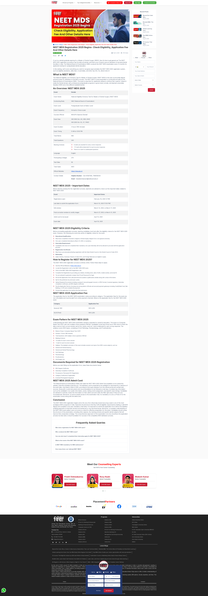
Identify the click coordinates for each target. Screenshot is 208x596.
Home (56, 44)
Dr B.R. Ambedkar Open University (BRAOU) (143, 529)
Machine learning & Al (110, 532)
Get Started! (109, 590)
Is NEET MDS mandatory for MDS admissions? (69, 445)
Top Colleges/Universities (84, 2)
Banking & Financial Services (85, 524)
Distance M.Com (82, 541)
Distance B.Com (82, 529)
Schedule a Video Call (115, 2)
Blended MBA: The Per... (148, 23)
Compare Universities (149, 2)
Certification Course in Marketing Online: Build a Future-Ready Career (108, 555)
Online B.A (107, 537)
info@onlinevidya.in (58, 539)
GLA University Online (137, 537)
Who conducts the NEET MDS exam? (66, 432)
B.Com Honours (82, 519)
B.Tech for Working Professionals (86, 522)
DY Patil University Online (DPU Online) (142, 534)
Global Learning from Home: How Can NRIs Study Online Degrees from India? (71, 552)
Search (127, 2)
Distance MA (108, 519)
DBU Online (135, 527)
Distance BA (81, 534)
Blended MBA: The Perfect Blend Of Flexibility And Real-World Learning (117, 549)
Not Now (98, 590)
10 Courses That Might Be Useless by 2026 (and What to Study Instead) (70, 555)
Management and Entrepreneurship (114, 534)
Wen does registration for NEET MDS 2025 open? (70, 427)
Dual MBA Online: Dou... (148, 36)
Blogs (61, 44)
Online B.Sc (107, 541)
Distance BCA (81, 539)
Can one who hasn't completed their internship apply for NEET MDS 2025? (78, 436)
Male (136, 57)
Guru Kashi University (137, 539)
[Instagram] (59, 542)
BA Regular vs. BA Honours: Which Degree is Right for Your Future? (69, 562)
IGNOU (133, 541)
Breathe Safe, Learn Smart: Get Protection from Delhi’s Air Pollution (69, 558)
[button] (103, 491)
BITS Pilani (134, 522)
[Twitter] (56, 542)
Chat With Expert (70, 484)
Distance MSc (108, 527)
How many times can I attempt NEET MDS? (68, 449)
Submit (151, 90)
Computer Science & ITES (84, 527)
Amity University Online (138, 519)
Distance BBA (81, 537)
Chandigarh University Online (139, 524)
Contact (143, 581)
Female (143, 57)
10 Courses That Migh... (147, 42)
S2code (123, 593)
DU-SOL (134, 532)
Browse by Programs (68, 2)
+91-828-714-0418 (58, 536)
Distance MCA (108, 524)
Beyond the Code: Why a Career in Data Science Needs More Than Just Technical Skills (74, 549)
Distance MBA (108, 522)
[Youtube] (66, 542)
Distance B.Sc (81, 532)
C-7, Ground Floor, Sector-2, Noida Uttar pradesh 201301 (61, 533)
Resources (97, 2)
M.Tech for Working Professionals (113, 529)
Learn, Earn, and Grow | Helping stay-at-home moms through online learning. (107, 558)
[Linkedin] (63, 542)
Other (150, 57)
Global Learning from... (147, 29)
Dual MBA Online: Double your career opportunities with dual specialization (112, 552)
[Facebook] (53, 542)
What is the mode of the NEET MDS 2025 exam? (69, 440)
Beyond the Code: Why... (148, 16)
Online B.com (108, 539)
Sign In (137, 2)
